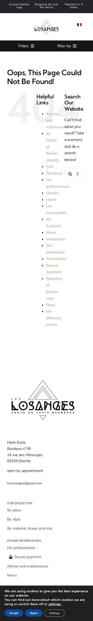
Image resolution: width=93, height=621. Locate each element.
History (52, 193)
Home (51, 199)
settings (54, 604)
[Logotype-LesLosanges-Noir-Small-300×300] (46, 15)
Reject (34, 613)
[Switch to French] (79, 24)
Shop (50, 305)
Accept (13, 613)
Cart (50, 166)
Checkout (54, 173)
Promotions (56, 258)
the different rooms (53, 318)
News (51, 232)
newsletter (56, 239)
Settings (54, 613)
